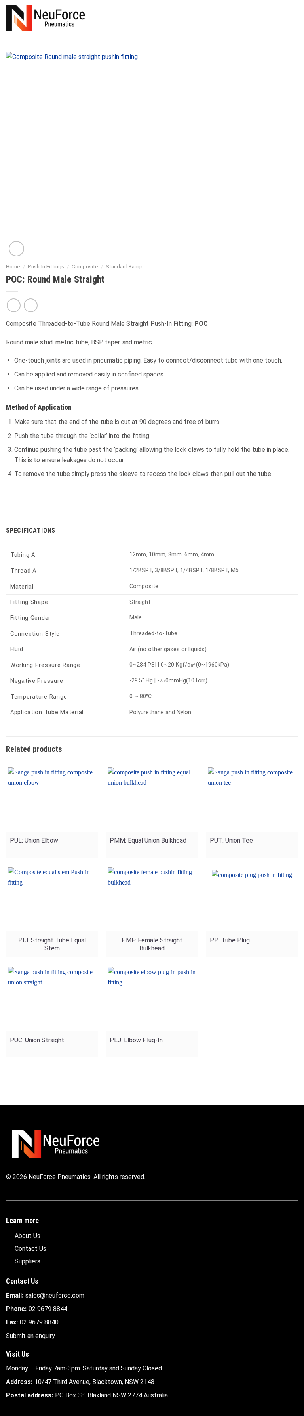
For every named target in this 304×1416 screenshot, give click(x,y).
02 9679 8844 (47, 1309)
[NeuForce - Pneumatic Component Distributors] (45, 17)
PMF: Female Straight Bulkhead (152, 944)
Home (13, 266)
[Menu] (293, 17)
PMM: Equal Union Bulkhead (148, 840)
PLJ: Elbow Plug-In (136, 1040)
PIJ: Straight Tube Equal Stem (52, 944)
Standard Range (125, 266)
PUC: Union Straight (37, 1040)
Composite (85, 266)
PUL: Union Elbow (34, 840)
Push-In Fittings (46, 266)
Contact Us (30, 1248)
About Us (27, 1236)
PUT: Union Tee (231, 840)
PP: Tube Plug (230, 940)
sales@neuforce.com (54, 1295)
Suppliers (27, 1261)
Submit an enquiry (30, 1336)
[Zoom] (16, 248)
